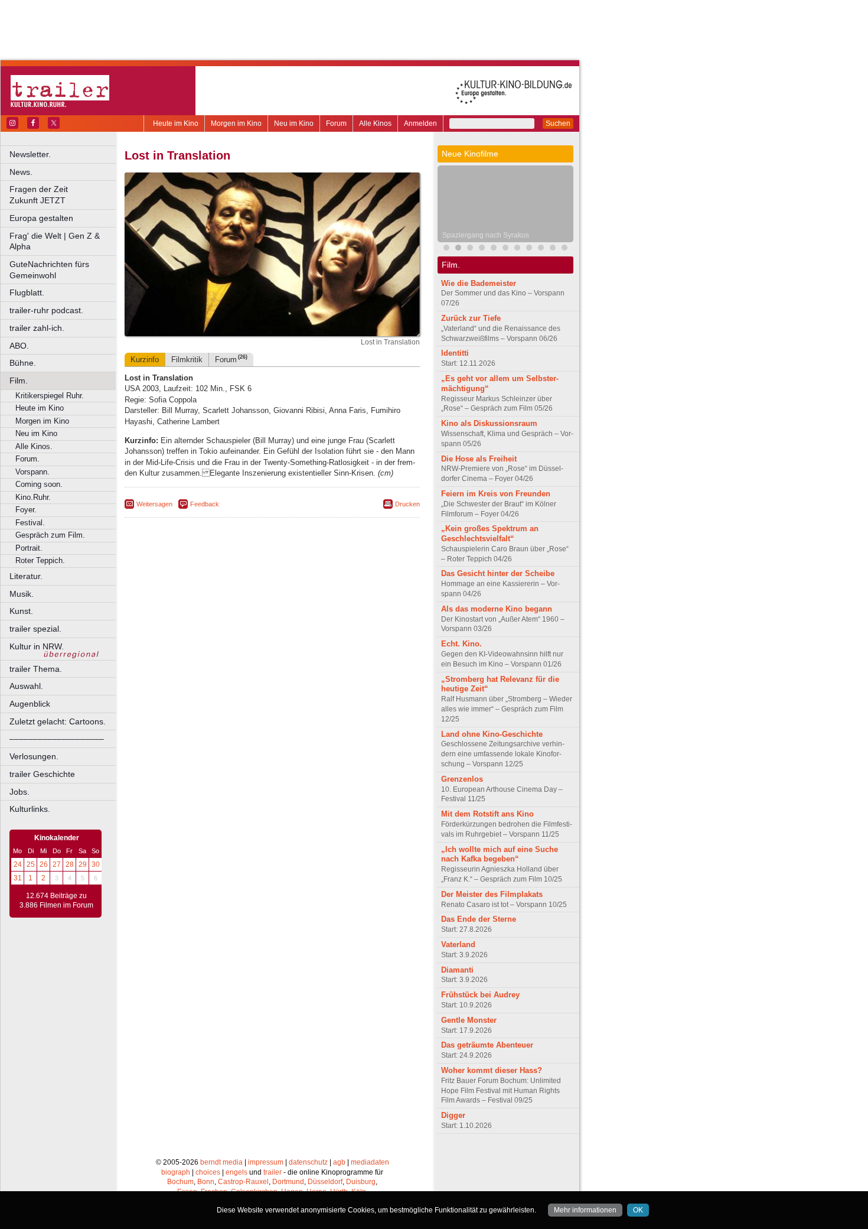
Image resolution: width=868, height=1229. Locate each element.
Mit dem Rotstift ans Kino (487, 813)
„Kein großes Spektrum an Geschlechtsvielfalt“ (490, 533)
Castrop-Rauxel (243, 1182)
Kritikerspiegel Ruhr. (49, 395)
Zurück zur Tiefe (471, 318)
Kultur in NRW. (36, 646)
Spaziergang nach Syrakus (485, 235)
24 (18, 864)
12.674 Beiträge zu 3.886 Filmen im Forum (56, 900)
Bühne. (22, 363)
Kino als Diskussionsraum (489, 423)
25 (31, 864)
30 (96, 864)
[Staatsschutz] (564, 249)
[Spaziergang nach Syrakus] (458, 249)
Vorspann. (32, 471)
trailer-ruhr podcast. (46, 310)
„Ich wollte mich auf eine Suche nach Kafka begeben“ (499, 854)
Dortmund (288, 1182)
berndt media (221, 1162)
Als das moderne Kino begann (496, 608)
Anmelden (420, 123)
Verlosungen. (33, 756)
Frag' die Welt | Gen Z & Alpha (54, 241)
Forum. (27, 458)
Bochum (180, 1182)
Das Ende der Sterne (478, 919)
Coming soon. (39, 484)
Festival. (30, 522)
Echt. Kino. (461, 643)
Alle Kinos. (34, 446)
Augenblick (29, 703)
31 (18, 878)
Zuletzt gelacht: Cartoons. (57, 721)
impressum (265, 1162)
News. (20, 172)
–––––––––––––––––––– (56, 738)
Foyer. (26, 509)
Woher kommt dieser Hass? (491, 1070)
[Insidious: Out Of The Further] (446, 249)
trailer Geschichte (42, 774)
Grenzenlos (462, 779)
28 (70, 864)
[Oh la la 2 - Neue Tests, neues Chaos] (494, 249)
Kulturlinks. (29, 809)
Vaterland (458, 944)
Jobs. (19, 791)
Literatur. (26, 576)
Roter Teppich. (40, 560)
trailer (272, 1172)
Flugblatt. (26, 292)
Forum (336, 123)
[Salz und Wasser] (541, 249)
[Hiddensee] (505, 249)
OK (638, 1210)
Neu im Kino (294, 123)
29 (83, 864)
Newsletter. (30, 154)
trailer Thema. (35, 669)
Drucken (407, 504)
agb (339, 1162)
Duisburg (361, 1182)
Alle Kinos (375, 123)
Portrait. (29, 548)
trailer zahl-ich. (36, 328)
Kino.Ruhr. (33, 497)
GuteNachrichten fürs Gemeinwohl (49, 269)
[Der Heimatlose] (553, 249)
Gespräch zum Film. (50, 535)
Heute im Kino (175, 123)
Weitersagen (154, 504)
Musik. (21, 594)
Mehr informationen (585, 1210)
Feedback (204, 504)
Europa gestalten (41, 218)
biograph (175, 1172)
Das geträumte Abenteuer (487, 1045)
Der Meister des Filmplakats (492, 894)
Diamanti (457, 969)
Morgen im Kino (236, 123)
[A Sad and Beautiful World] (529, 249)
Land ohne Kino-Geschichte (492, 734)
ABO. (19, 345)
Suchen (558, 123)
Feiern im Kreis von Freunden (495, 493)
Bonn (205, 1182)
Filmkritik (187, 359)
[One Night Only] (517, 249)
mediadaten (370, 1162)
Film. (18, 380)
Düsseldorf (325, 1182)
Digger (453, 1115)
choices (207, 1172)
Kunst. (21, 611)
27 (57, 864)
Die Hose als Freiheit (479, 458)
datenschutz (308, 1162)
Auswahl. (26, 686)
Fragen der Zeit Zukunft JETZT (63, 194)
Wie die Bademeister (478, 283)
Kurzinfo (144, 359)
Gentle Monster (469, 1020)
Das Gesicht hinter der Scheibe (497, 573)
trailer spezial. (35, 628)
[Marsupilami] (470, 249)
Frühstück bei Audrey (480, 994)
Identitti (455, 353)
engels (236, 1172)
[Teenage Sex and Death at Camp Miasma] (482, 249)
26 (44, 864)
